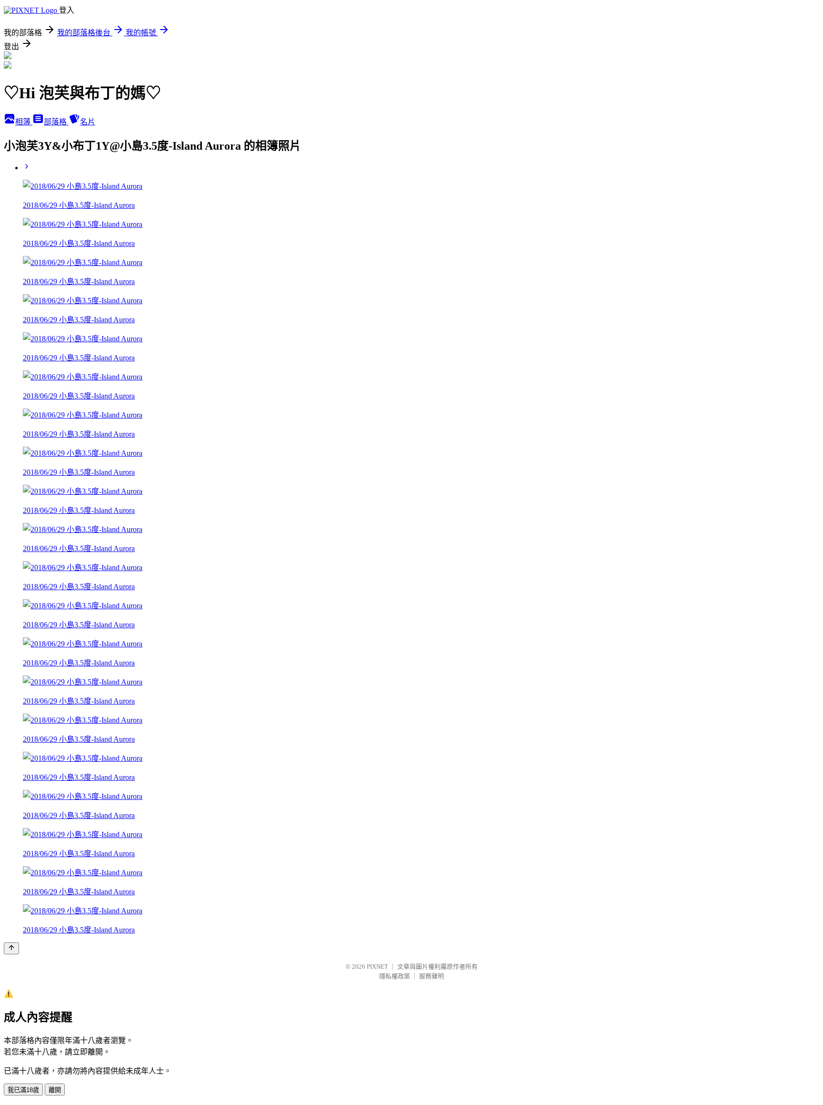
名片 (87, 122)
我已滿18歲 (23, 1090)
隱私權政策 (394, 976)
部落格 (56, 122)
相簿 (23, 122)
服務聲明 (431, 976)
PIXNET (377, 966)
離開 (55, 1090)
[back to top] (11, 948)
